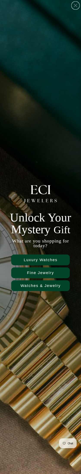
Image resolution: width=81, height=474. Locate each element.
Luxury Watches (40, 260)
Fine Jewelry (40, 273)
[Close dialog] (75, 5)
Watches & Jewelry (41, 286)
